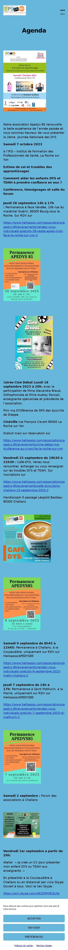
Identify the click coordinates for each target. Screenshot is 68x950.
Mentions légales (44, 946)
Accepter (34, 918)
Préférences (34, 936)
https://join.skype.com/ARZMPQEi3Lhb (31, 893)
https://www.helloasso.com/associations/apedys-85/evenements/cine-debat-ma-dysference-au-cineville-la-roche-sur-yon (34, 444)
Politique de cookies (23, 946)
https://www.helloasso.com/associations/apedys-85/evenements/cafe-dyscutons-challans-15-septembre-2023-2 (34, 486)
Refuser (34, 927)
